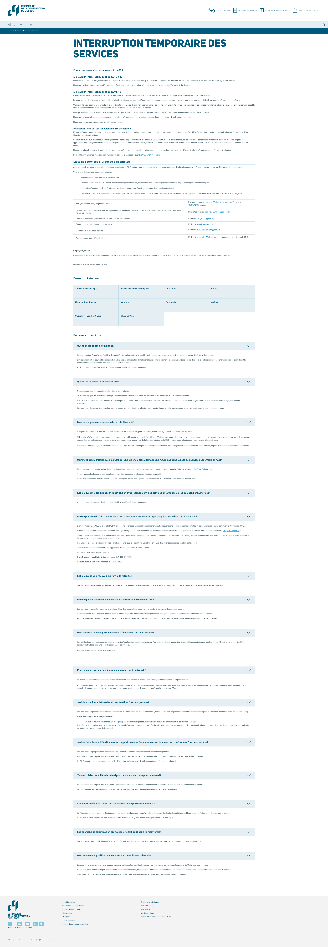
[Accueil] (31, 10)
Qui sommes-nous (247, 11)
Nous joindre (223, 11)
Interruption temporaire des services (26, 31)
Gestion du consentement (73, 906)
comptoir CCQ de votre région (217, 202)
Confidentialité (68, 902)
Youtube (28, 927)
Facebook (12, 927)
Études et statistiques (150, 902)
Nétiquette (66, 917)
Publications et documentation (75, 924)
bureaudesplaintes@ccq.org (208, 230)
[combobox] (160, 24)
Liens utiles (67, 913)
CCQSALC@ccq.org (151, 155)
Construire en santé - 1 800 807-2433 (156, 917)
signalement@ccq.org (206, 224)
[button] (324, 24)
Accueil (10, 31)
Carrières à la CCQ (148, 906)
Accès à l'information (71, 909)
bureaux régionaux (92, 193)
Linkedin (20, 927)
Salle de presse (68, 920)
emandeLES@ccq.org (207, 237)
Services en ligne (308, 11)
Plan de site (145, 909)
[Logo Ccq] (19, 909)
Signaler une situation (277, 11)
